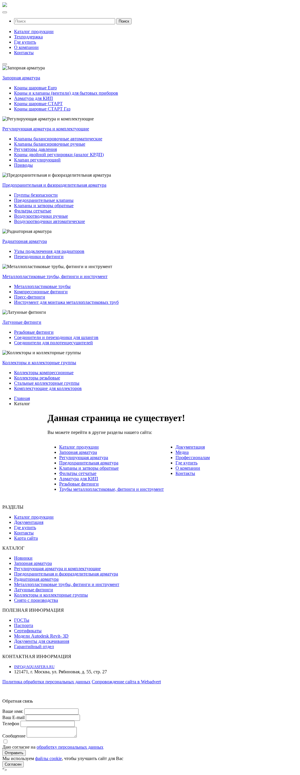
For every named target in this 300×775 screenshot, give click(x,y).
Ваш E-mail (13, 717)
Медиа (182, 452)
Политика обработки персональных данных (46, 681)
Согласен (13, 764)
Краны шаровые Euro (35, 87)
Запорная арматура (21, 77)
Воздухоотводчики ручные (41, 216)
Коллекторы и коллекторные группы (39, 362)
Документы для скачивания (41, 641)
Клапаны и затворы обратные (44, 205)
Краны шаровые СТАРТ (38, 103)
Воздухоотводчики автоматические (49, 221)
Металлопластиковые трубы (42, 286)
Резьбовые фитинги (34, 332)
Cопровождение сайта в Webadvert (126, 681)
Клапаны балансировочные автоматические (58, 138)
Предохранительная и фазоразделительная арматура (54, 185)
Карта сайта (26, 538)
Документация (190, 446)
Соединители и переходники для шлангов (56, 337)
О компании (26, 47)
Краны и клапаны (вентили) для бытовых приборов (66, 93)
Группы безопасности (36, 195)
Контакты (24, 52)
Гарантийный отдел (34, 646)
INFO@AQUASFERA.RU (34, 667)
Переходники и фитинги (39, 256)
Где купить (25, 42)
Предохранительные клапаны (44, 200)
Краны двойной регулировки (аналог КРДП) (59, 154)
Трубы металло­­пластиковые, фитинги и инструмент (111, 489)
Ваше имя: (12, 711)
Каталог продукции (34, 31)
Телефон (10, 723)
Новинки (23, 558)
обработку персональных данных (70, 747)
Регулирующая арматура (83, 457)
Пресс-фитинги (29, 296)
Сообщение (13, 735)
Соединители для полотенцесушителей (53, 342)
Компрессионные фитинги (41, 291)
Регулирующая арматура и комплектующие (45, 128)
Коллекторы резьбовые (37, 377)
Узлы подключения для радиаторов (49, 251)
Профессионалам (192, 457)
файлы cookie (48, 758)
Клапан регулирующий (37, 159)
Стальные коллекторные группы (46, 383)
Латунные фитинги (21, 322)
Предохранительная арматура (88, 462)
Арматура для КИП (33, 98)
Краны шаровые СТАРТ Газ (42, 108)
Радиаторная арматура (24, 241)
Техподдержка (28, 36)
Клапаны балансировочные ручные (49, 144)
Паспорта (23, 625)
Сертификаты (28, 630)
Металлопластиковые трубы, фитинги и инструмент (55, 276)
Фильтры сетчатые (32, 210)
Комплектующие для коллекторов (48, 388)
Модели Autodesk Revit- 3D (41, 635)
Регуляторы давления (35, 149)
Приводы (23, 165)
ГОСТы (21, 620)
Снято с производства (36, 600)
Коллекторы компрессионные (44, 372)
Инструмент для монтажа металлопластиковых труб (66, 302)
